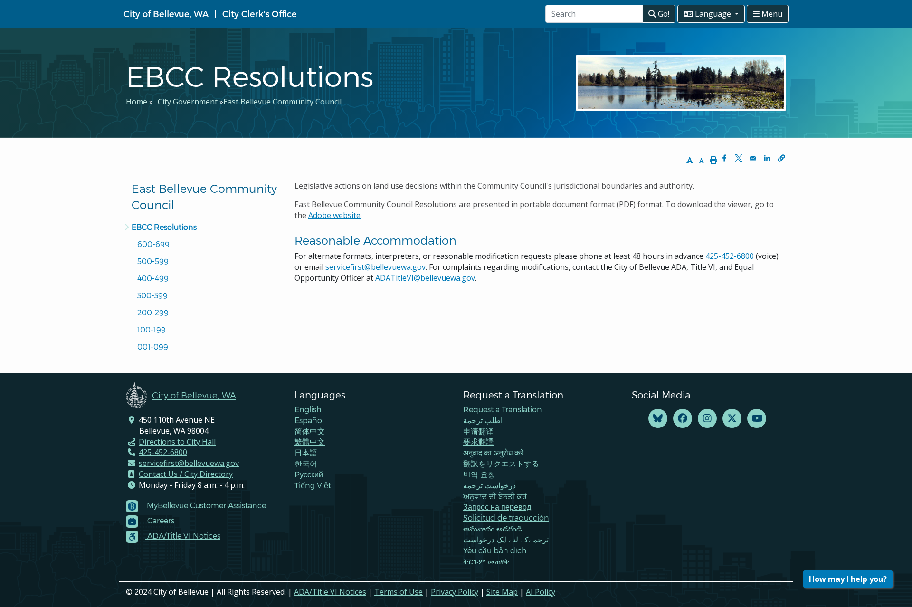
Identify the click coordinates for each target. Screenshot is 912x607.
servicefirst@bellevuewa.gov (375, 267)
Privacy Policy (454, 592)
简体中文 (309, 431)
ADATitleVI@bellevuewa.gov (425, 278)
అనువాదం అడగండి (492, 528)
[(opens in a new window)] (657, 418)
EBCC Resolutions (164, 226)
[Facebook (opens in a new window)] (682, 418)
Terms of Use (398, 592)
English (308, 409)
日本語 (305, 452)
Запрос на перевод (497, 506)
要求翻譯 (478, 441)
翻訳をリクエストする (501, 463)
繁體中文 (309, 441)
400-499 (153, 278)
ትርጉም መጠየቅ (486, 561)
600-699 (153, 243)
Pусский (308, 474)
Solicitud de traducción (506, 517)
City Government (188, 101)
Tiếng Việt (312, 485)
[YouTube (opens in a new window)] (756, 418)
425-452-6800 (729, 256)
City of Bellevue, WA (166, 14)
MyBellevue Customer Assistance (206, 505)
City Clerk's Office (259, 14)
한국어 (305, 463)
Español (309, 420)
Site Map (502, 592)
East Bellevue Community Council (282, 101)
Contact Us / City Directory (186, 474)
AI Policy (540, 592)
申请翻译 (478, 431)
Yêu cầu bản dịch (495, 550)
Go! (662, 14)
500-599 (153, 261)
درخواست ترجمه (489, 485)
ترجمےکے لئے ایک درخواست (506, 539)
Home (136, 101)
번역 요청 (479, 474)
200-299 (153, 312)
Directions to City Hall (177, 441)
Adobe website (334, 215)
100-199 (151, 329)
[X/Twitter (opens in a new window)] (731, 418)
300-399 (152, 295)
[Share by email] (753, 158)
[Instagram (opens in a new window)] (707, 418)
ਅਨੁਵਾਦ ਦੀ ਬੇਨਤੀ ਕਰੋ (495, 496)
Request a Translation (502, 409)
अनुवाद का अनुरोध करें (493, 452)
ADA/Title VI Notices (330, 592)
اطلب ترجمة (483, 420)
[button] (781, 158)
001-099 (152, 346)
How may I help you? (848, 579)
